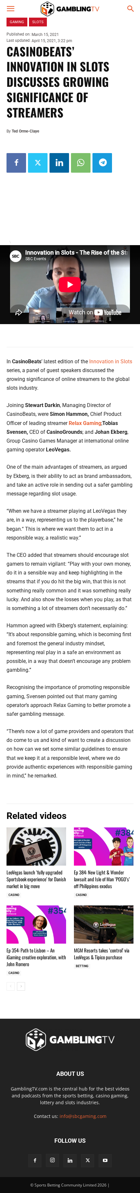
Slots (38, 22)
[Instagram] (52, 1160)
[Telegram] (102, 163)
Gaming (17, 22)
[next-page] (21, 986)
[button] (10, 9)
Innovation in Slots (110, 361)
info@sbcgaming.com (83, 1116)
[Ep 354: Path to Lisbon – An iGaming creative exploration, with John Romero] (36, 924)
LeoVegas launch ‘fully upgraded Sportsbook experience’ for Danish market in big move (36, 879)
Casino (13, 895)
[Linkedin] (59, 163)
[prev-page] (11, 986)
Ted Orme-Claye (25, 131)
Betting (82, 966)
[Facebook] (16, 163)
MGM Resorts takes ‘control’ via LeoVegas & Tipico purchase (101, 954)
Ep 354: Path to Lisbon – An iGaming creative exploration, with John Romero (36, 957)
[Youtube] (105, 1160)
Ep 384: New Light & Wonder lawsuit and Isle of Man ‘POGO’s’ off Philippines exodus (102, 879)
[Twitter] (38, 163)
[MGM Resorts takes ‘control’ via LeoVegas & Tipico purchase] (103, 924)
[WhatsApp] (81, 163)
